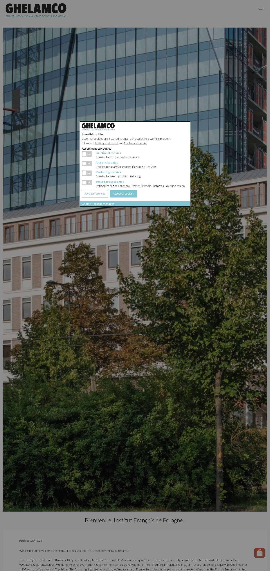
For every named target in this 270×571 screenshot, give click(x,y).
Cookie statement (135, 143)
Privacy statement (106, 143)
